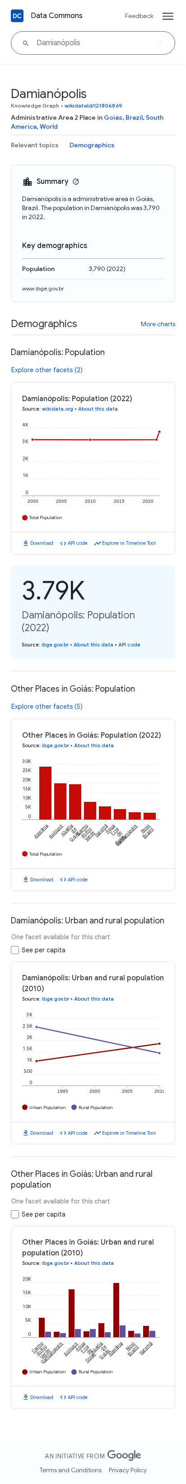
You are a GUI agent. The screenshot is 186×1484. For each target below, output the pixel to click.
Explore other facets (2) (47, 370)
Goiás (113, 117)
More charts (158, 324)
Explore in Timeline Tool (129, 543)
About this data (98, 409)
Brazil (134, 117)
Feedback (139, 16)
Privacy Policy (128, 1470)
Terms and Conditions (71, 1470)
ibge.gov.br (55, 644)
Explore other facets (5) (47, 706)
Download (41, 543)
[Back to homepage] (17, 15)
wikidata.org (57, 409)
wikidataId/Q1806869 (93, 105)
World (49, 126)
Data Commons (57, 15)
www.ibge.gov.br (43, 288)
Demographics (92, 145)
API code (78, 543)
